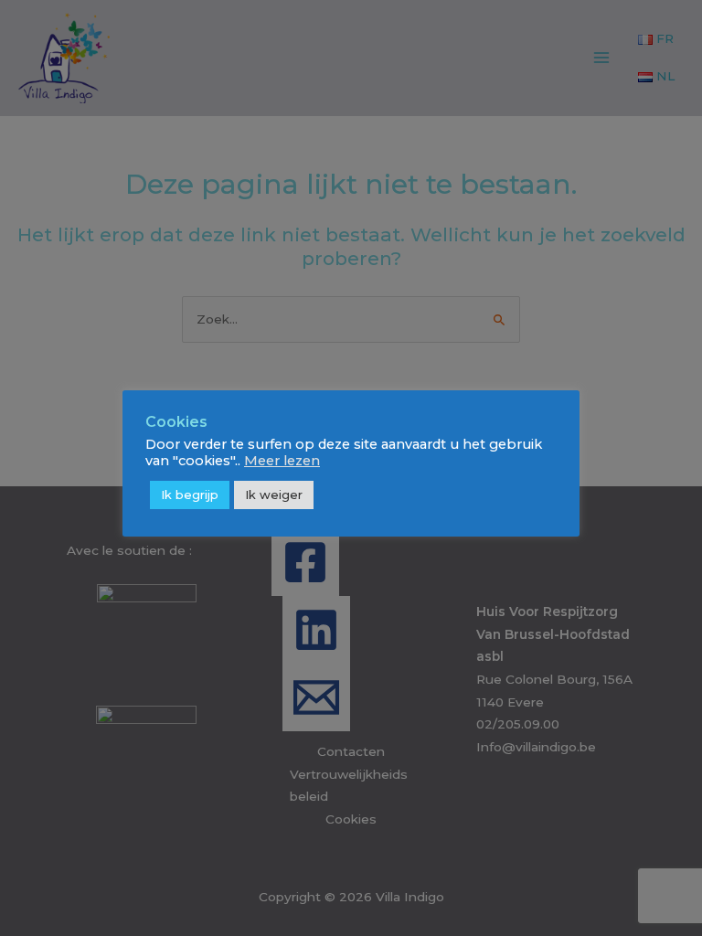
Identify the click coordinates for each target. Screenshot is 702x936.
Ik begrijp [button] (189, 494)
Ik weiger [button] (274, 494)
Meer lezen (282, 460)
